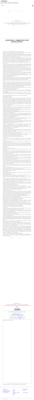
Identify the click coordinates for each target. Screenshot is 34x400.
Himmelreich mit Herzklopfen (15, 314)
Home (13, 389)
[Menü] (32, 6)
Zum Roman (17, 309)
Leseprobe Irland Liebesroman (6, 391)
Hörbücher (14, 390)
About (13, 391)
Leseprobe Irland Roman (6, 392)
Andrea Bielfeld (20, 315)
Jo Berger (21, 314)
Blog (13, 394)
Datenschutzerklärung (25, 392)
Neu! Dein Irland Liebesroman (6, 390)
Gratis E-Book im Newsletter (16, 392)
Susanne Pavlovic (20, 317)
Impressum (24, 390)
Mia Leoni (20, 318)
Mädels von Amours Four (16, 311)
